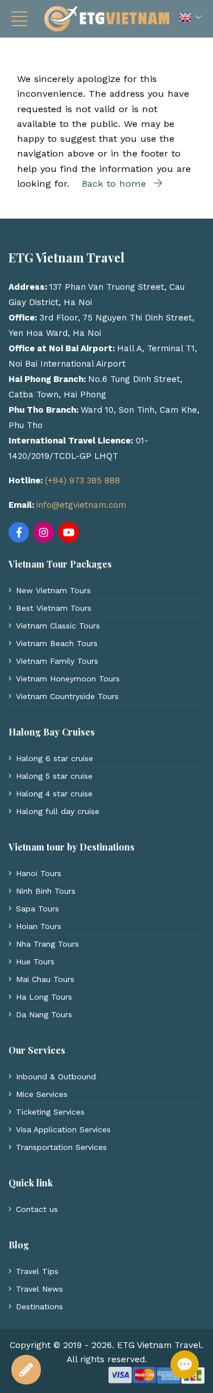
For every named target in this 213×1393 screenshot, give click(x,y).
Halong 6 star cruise (54, 758)
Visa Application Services (63, 1129)
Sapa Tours (37, 908)
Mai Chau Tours (45, 979)
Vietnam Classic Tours (58, 625)
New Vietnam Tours (53, 590)
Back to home (115, 183)
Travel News (39, 1288)
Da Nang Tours (44, 1014)
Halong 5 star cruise (54, 775)
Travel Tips (37, 1271)
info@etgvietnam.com (81, 505)
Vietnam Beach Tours (57, 643)
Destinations (39, 1306)
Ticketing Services (50, 1111)
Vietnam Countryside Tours (67, 696)
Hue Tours (35, 961)
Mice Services (42, 1094)
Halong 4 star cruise (54, 793)
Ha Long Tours (44, 996)
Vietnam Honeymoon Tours (68, 678)
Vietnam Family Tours (57, 660)
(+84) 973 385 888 (82, 480)
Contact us (37, 1209)
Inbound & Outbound (56, 1076)
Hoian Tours (38, 926)
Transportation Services (61, 1147)
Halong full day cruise (57, 811)
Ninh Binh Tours (46, 890)
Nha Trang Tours (47, 943)
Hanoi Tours (38, 873)
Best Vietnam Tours (53, 608)
